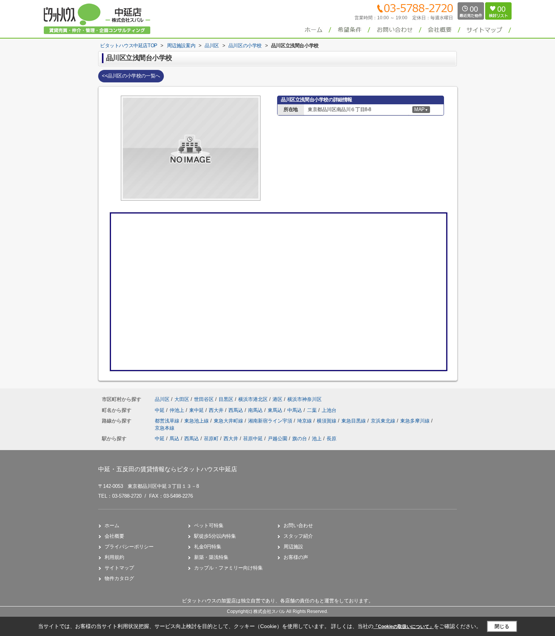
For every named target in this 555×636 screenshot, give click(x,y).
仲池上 (178, 410)
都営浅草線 (168, 421)
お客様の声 (296, 557)
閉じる (502, 626)
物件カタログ (119, 578)
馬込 (174, 438)
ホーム (112, 525)
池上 (317, 438)
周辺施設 (293, 546)
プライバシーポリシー (129, 546)
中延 (160, 410)
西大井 (217, 410)
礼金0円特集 (207, 546)
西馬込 (236, 410)
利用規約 (114, 557)
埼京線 (305, 421)
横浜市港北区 (253, 399)
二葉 (312, 410)
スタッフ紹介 (298, 536)
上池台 (329, 410)
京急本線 (164, 428)
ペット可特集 (209, 525)
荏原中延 (253, 438)
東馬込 (276, 410)
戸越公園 (277, 438)
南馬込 (256, 410)
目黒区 (226, 399)
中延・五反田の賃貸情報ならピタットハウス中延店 (167, 469)
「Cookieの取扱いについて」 (403, 626)
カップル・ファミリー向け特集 (228, 568)
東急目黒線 (354, 421)
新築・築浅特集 (211, 557)
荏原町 (211, 438)
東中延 (197, 410)
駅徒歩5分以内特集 (215, 536)
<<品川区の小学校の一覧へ (131, 76)
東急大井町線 (229, 421)
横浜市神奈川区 (304, 399)
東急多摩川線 (415, 421)
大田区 (181, 399)
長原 (331, 438)
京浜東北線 (384, 421)
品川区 (162, 399)
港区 (277, 399)
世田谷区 (204, 399)
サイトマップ (119, 568)
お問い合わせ (298, 525)
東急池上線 (197, 421)
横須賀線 (327, 421)
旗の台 (299, 438)
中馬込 (295, 410)
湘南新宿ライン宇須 (271, 421)
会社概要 (114, 536)
